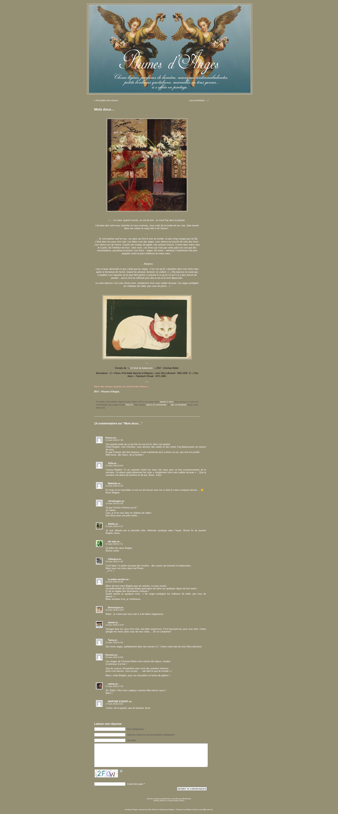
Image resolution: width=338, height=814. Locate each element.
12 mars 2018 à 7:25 (114, 440)
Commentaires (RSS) (175, 801)
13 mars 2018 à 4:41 (114, 642)
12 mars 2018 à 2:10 (114, 486)
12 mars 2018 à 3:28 (114, 503)
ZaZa (110, 463)
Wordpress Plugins (166, 809)
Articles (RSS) (159, 801)
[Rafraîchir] (121, 772)
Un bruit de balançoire (142, 368)
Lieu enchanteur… (198, 100)
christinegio (114, 501)
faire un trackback (178, 405)
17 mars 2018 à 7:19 (114, 686)
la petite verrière (117, 579)
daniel (111, 622)
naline (111, 684)
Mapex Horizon (192, 809)
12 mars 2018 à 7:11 (114, 544)
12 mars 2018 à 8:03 (114, 466)
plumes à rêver (166, 402)
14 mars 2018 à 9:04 (114, 657)
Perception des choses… (108, 100)
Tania (111, 640)
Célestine (113, 559)
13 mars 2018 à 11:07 (114, 625)
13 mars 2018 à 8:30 (114, 582)
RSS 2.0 (129, 405)
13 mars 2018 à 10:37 (114, 610)
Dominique (114, 607)
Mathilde (112, 483)
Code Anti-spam (135, 784)
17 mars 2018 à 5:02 (114, 704)
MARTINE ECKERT (118, 701)
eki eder (112, 541)
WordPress (186, 799)
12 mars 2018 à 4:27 (114, 526)
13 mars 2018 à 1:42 (114, 561)
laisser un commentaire (156, 405)
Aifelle (111, 524)
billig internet (208, 809)
